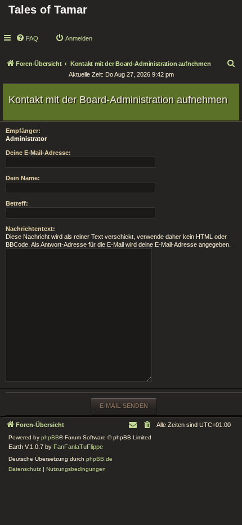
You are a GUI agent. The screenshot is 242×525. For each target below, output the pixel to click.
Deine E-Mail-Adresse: (38, 152)
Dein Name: (23, 178)
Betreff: (17, 203)
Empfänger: (23, 130)
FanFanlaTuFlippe (78, 446)
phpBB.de (99, 459)
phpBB (50, 437)
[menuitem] (27, 38)
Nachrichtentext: (30, 228)
